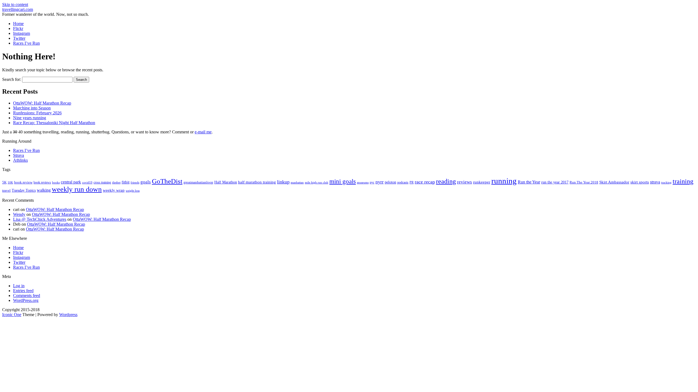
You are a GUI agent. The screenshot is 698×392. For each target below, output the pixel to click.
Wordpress (68, 314)
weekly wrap (114, 190)
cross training (102, 182)
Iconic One (11, 314)
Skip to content (15, 4)
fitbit (126, 182)
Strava (18, 155)
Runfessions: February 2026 (37, 113)
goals (145, 182)
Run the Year (529, 182)
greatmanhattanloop (198, 182)
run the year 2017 (554, 182)
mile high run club (316, 182)
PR (412, 182)
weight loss (133, 190)
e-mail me (203, 132)
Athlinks (20, 160)
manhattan (297, 182)
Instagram (21, 33)
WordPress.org (25, 300)
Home (18, 23)
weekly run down (77, 189)
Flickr (18, 28)
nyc (372, 182)
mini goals (342, 181)
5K (4, 182)
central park (71, 182)
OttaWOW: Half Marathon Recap (42, 103)
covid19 (87, 182)
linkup (283, 182)
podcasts (402, 182)
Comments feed (26, 295)
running (504, 180)
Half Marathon (225, 182)
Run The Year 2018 (584, 182)
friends (135, 182)
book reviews (42, 182)
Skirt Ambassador (614, 182)
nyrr (379, 182)
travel (6, 190)
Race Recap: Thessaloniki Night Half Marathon (54, 122)
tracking (666, 182)
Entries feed (23, 290)
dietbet (116, 182)
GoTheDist (167, 181)
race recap (425, 182)
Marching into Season (32, 108)
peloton (390, 182)
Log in (19, 285)
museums (363, 182)
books (56, 182)
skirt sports (639, 182)
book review (23, 182)
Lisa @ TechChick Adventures (39, 219)
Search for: (11, 79)
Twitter (19, 38)
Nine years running (29, 117)
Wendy (19, 214)
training (683, 181)
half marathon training (257, 182)
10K (10, 182)
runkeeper (481, 182)
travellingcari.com (17, 9)
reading (446, 181)
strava (655, 182)
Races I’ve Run (26, 43)
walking (44, 190)
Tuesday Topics (24, 190)
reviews (464, 182)
